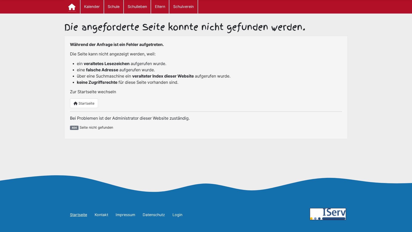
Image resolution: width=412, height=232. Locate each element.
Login (177, 214)
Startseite (85, 103)
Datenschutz (154, 214)
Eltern (160, 6)
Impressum (125, 214)
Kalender (92, 6)
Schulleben (137, 6)
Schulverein (183, 6)
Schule (114, 6)
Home (72, 7)
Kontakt (101, 214)
